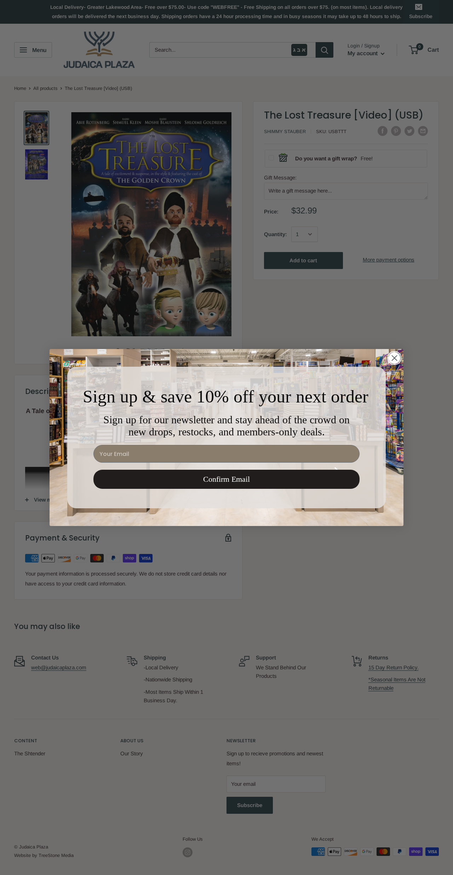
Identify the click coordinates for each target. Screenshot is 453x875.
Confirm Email (226, 479)
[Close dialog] (394, 358)
